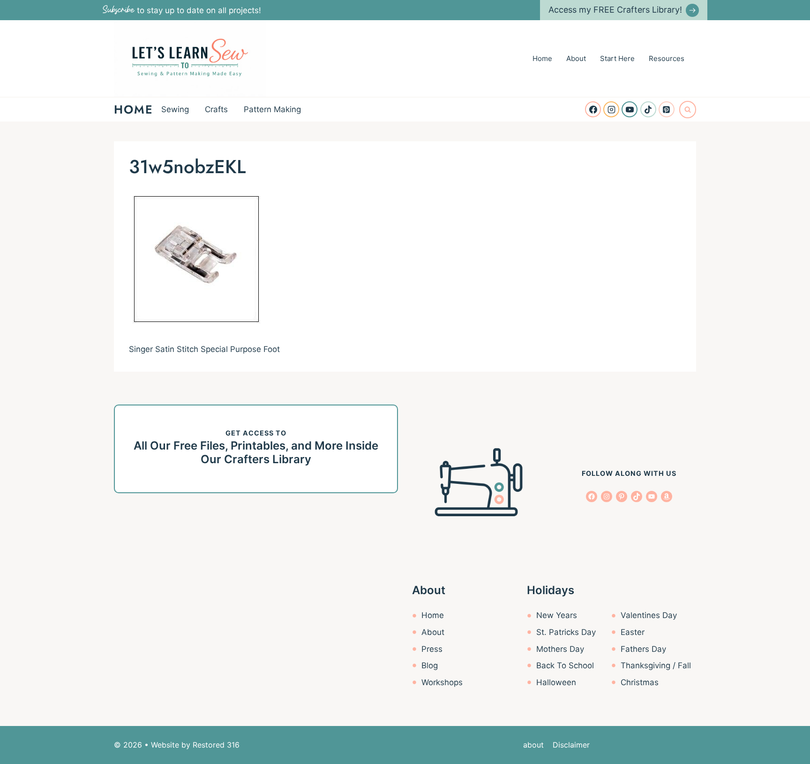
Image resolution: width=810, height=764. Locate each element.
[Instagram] (611, 109)
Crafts (216, 109)
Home (542, 58)
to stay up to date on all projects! (182, 10)
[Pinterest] (667, 109)
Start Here (617, 58)
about (533, 744)
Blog (429, 665)
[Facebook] (593, 109)
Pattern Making (272, 109)
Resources (666, 58)
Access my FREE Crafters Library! (615, 10)
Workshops (442, 682)
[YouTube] (630, 109)
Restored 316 (216, 744)
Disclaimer (571, 744)
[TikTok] (648, 109)
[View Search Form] (687, 109)
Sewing (175, 109)
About (576, 58)
